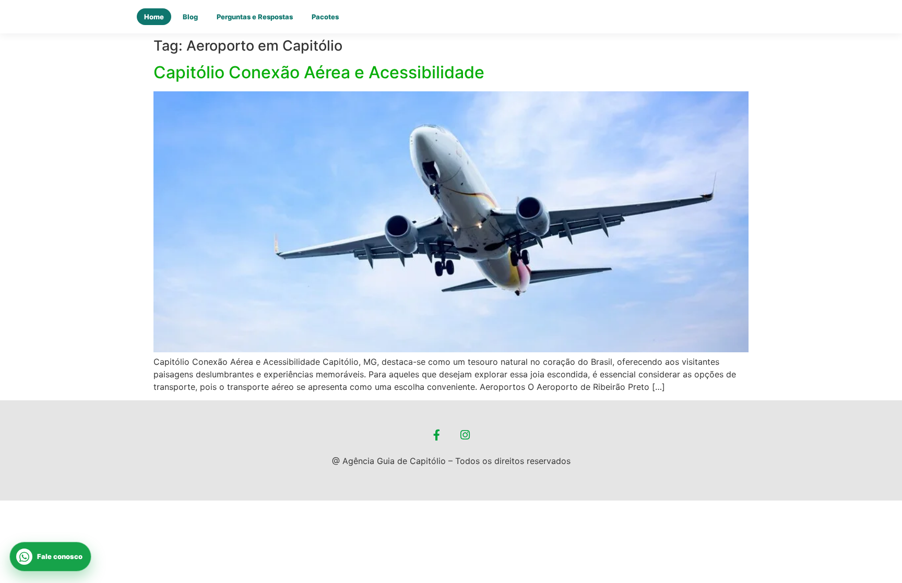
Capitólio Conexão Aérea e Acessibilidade (318, 72)
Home (154, 17)
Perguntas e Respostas (255, 17)
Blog (190, 17)
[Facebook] (437, 435)
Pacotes (325, 17)
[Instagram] (465, 435)
